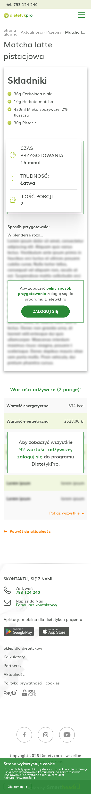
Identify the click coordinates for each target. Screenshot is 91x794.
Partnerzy (12, 665)
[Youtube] (67, 735)
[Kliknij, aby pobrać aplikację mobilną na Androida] (21, 631)
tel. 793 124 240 (22, 4)
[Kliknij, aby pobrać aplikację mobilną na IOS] (56, 631)
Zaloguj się (45, 311)
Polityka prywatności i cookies (32, 683)
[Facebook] (24, 735)
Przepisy (54, 31)
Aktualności (32, 31)
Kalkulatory (14, 657)
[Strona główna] (18, 15)
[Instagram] (45, 735)
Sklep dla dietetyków (23, 648)
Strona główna (10, 31)
